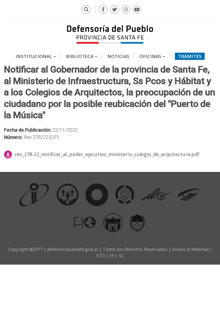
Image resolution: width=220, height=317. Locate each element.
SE (111, 256)
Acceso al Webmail (190, 249)
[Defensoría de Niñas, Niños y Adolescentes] (124, 194)
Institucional (34, 56)
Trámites (189, 56)
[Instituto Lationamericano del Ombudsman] (156, 194)
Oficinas (151, 56)
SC (121, 256)
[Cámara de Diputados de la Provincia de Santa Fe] (113, 222)
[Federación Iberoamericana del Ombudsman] (85, 222)
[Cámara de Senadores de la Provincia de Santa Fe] (137, 222)
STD (100, 256)
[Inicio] (110, 34)
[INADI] (97, 194)
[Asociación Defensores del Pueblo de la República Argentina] (189, 194)
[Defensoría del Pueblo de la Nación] (67, 194)
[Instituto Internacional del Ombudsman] (34, 194)
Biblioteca (80, 56)
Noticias (118, 56)
